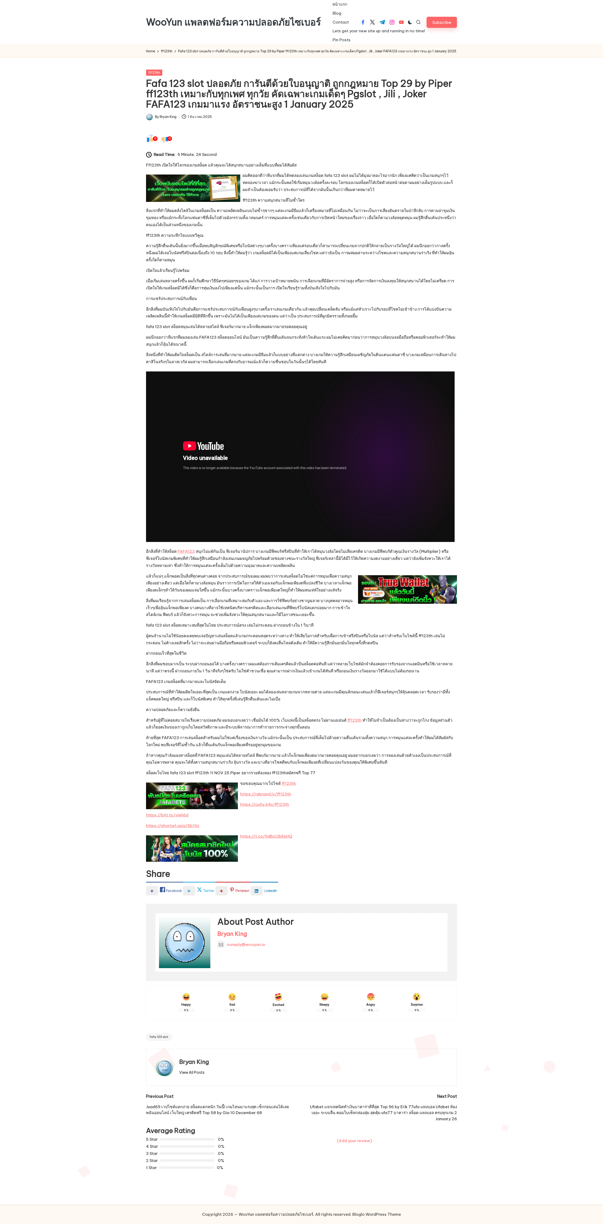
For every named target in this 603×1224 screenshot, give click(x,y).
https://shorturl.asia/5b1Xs (172, 825)
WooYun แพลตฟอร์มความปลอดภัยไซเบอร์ (233, 22)
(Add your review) (354, 1140)
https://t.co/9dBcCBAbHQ (266, 836)
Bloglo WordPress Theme (376, 1214)
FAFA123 (186, 551)
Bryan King (232, 933)
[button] (442, 22)
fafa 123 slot (159, 1037)
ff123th (154, 73)
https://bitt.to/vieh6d (167, 815)
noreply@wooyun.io (246, 944)
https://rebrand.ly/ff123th (265, 794)
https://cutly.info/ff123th (264, 804)
